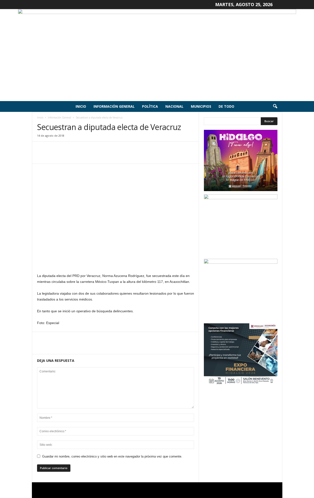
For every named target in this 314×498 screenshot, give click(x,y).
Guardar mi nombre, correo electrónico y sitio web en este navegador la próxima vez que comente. (112, 456)
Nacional (174, 106)
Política (150, 106)
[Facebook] (42, 156)
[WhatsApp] (76, 156)
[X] (53, 156)
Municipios (201, 106)
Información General (114, 106)
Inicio (81, 106)
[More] (87, 156)
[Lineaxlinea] (157, 55)
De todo (226, 106)
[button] (275, 106)
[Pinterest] (64, 156)
